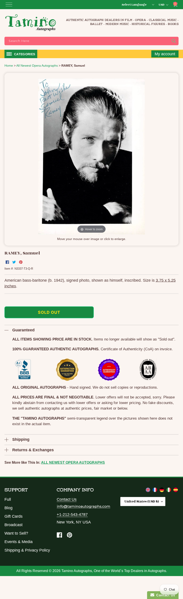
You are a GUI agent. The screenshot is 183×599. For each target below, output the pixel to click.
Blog (8, 508)
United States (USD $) (142, 501)
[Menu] (8, 4)
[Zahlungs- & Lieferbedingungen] (162, 490)
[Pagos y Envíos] (176, 490)
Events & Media (18, 542)
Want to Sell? (16, 533)
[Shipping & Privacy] (148, 490)
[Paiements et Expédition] (155, 490)
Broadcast (13, 525)
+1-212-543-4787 (72, 514)
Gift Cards (13, 516)
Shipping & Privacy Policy (27, 550)
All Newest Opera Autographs (73, 462)
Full (7, 499)
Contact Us (67, 499)
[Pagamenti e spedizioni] (169, 490)
